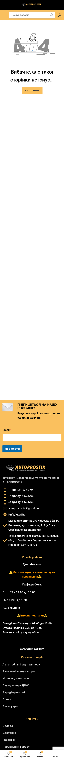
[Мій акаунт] (60, 15)
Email (7, 430)
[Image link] (27, 468)
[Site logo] (32, 4)
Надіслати (12, 448)
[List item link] (32, 664)
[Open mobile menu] (4, 15)
